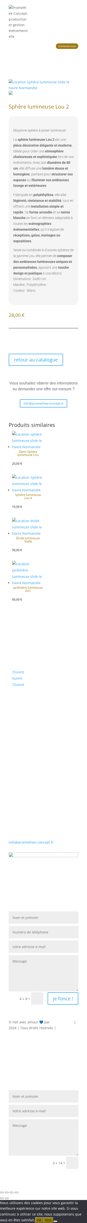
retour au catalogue (36, 359)
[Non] (55, 1221)
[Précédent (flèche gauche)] (2, 1198)
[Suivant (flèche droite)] (7, 1198)
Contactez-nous (67, 46)
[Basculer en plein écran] (7, 1192)
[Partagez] (12, 1192)
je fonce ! (63, 998)
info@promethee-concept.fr (43, 403)
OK (39, 1220)
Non (48, 1220)
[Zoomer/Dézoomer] (2, 1192)
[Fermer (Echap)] (16, 1192)
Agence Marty (62, 1022)
